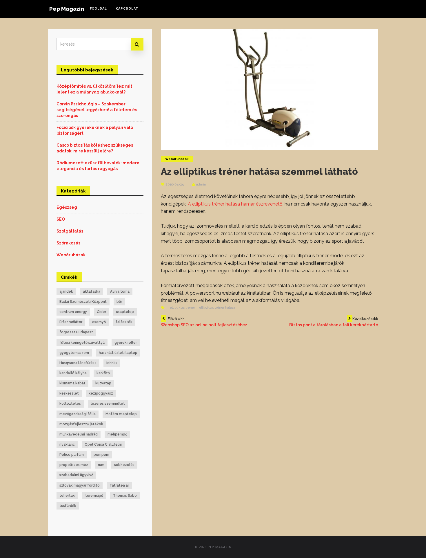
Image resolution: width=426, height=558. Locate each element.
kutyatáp (103, 383)
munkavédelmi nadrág (78, 434)
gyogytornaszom (74, 353)
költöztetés (70, 404)
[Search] (137, 44)
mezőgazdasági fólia (77, 414)
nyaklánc (67, 444)
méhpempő (117, 434)
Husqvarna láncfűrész (78, 363)
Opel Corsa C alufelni (103, 444)
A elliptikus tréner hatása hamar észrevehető (235, 204)
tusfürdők (67, 506)
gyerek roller (125, 343)
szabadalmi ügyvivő (76, 475)
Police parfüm (71, 455)
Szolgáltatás (70, 231)
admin (201, 184)
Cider (101, 312)
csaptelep (125, 312)
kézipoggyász (101, 393)
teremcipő (94, 496)
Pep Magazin (66, 9)
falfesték (124, 322)
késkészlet (69, 393)
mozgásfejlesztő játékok (81, 424)
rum (101, 465)
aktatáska (91, 291)
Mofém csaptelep (121, 414)
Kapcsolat (127, 8)
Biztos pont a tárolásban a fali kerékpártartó (333, 322)
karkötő (103, 373)
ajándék (66, 291)
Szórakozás (68, 243)
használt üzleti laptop (118, 353)
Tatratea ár (119, 485)
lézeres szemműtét (108, 404)
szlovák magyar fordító (79, 485)
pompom (101, 455)
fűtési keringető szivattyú (82, 343)
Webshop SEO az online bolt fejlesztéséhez (204, 322)
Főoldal (98, 8)
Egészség (67, 207)
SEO (61, 219)
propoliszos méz (73, 465)
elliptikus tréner (182, 307)
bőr (119, 302)
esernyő (99, 322)
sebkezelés (124, 465)
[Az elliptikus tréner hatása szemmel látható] (269, 89)
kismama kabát (72, 383)
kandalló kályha (73, 373)
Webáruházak (177, 159)
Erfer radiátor (70, 322)
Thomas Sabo (125, 496)
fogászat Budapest (76, 332)
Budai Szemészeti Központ (83, 302)
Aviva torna (120, 291)
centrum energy (73, 312)
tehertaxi (67, 496)
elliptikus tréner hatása (217, 307)
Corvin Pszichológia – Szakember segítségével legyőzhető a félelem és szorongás (97, 110)
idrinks (111, 363)
